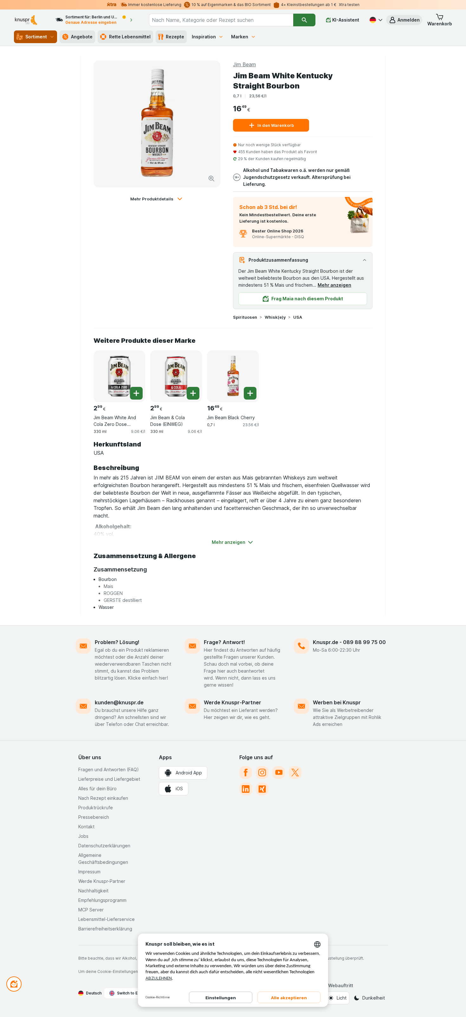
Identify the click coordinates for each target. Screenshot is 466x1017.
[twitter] (295, 772)
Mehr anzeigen (334, 285)
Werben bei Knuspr (337, 702)
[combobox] (221, 20)
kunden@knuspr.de (119, 702)
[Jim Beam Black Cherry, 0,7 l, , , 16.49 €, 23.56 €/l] (233, 376)
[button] (404, 20)
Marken (239, 36)
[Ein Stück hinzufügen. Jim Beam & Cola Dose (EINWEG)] (193, 393)
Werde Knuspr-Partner (232, 702)
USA (297, 317)
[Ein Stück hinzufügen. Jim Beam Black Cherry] (250, 393)
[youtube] (278, 772)
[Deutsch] (375, 20)
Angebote (82, 36)
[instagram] (262, 772)
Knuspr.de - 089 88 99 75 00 (349, 642)
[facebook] (245, 772)
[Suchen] (304, 20)
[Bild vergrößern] (211, 178)
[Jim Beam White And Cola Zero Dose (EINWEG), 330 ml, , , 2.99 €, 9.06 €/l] (119, 376)
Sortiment (36, 36)
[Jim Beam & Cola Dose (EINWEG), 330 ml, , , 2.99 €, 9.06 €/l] (176, 376)
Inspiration (204, 36)
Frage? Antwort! (224, 642)
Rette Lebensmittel (130, 36)
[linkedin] (245, 789)
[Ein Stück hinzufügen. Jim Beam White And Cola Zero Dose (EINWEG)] (136, 393)
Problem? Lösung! (117, 642)
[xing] (262, 789)
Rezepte (175, 36)
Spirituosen (245, 317)
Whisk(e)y (275, 317)
